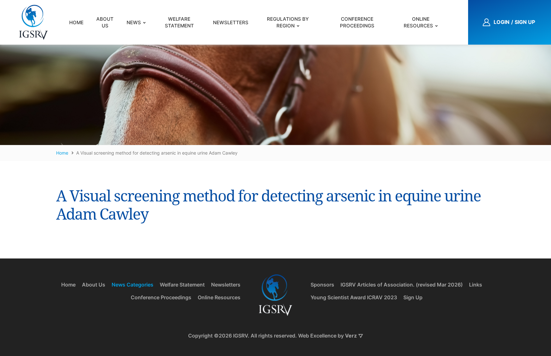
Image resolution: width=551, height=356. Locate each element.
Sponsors (322, 284)
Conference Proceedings (357, 22)
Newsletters (230, 22)
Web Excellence (317, 335)
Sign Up (412, 297)
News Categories (132, 284)
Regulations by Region (288, 22)
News (134, 22)
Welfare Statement (179, 22)
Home (76, 22)
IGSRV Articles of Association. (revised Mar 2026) (402, 284)
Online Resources (418, 22)
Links (475, 284)
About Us (105, 22)
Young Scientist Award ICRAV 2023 (354, 297)
